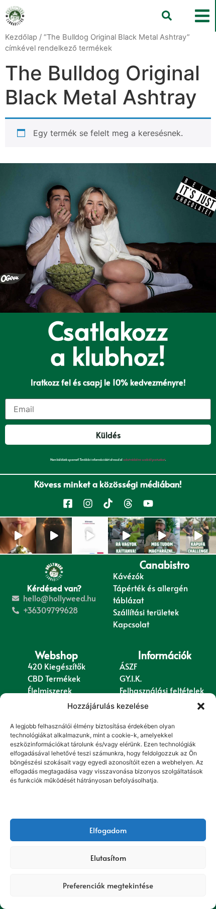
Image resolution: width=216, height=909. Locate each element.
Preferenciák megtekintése (108, 885)
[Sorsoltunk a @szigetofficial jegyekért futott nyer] (90, 535)
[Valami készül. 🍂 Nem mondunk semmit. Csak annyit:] (54, 535)
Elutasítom (108, 857)
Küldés (108, 434)
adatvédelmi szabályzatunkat (144, 459)
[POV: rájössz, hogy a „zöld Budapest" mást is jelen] (18, 535)
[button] (201, 706)
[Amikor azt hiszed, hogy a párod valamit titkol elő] (162, 535)
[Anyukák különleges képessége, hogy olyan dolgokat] (126, 535)
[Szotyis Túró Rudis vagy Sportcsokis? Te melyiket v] (198, 535)
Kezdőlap (21, 37)
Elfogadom (108, 830)
